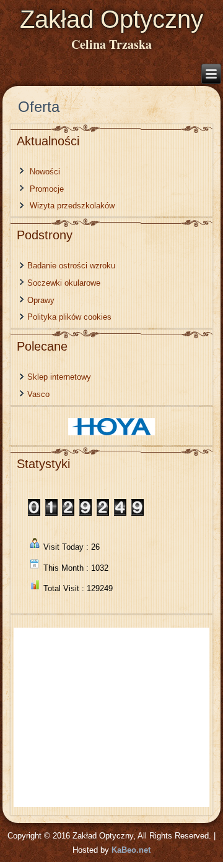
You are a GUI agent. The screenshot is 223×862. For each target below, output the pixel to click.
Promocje (47, 189)
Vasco (38, 394)
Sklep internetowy (59, 377)
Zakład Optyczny (111, 19)
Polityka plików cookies (69, 317)
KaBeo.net (131, 850)
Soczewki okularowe (63, 283)
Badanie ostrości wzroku (71, 265)
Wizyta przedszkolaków (72, 205)
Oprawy (41, 300)
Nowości (45, 171)
